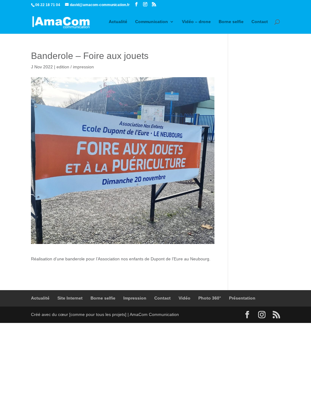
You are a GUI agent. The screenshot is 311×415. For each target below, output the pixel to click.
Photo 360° (209, 298)
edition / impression (75, 66)
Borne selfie (231, 21)
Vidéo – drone (196, 21)
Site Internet (70, 298)
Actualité (118, 21)
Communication (151, 21)
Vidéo (184, 298)
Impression (134, 298)
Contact (259, 21)
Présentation (242, 298)
